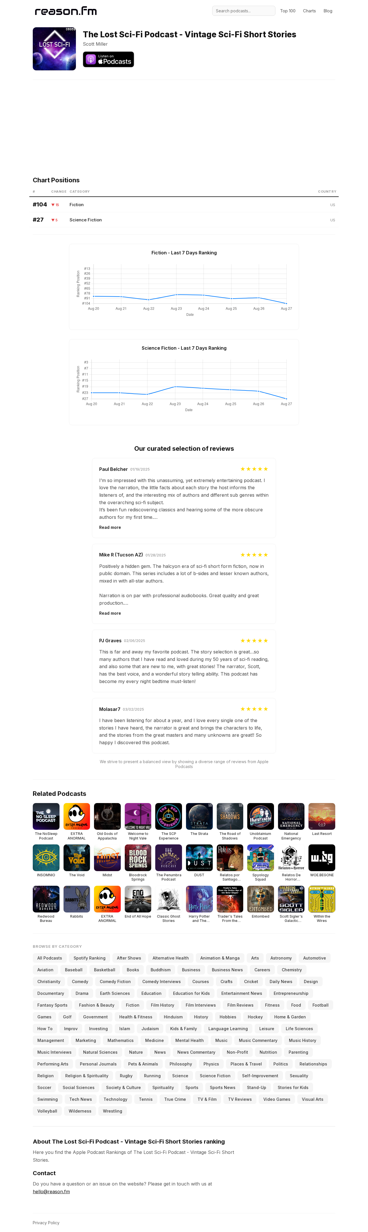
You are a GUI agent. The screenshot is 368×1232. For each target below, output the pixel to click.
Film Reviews (240, 1005)
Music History (302, 1040)
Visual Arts (312, 1099)
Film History (162, 1005)
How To (45, 1028)
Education (151, 993)
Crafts (227, 981)
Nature (136, 1052)
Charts (309, 10)
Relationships (313, 1063)
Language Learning (228, 1028)
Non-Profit (237, 1052)
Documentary (50, 993)
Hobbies (228, 1016)
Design (311, 981)
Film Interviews (201, 1005)
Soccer (44, 1087)
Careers (262, 969)
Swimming (47, 1099)
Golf (67, 1016)
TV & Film (207, 1099)
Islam (124, 1028)
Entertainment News (241, 993)
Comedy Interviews (161, 981)
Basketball (104, 969)
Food (296, 1005)
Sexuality (299, 1075)
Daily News (281, 981)
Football (321, 1005)
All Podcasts (49, 958)
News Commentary (196, 1052)
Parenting (298, 1052)
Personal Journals (98, 1063)
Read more (110, 527)
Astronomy (281, 958)
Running (152, 1075)
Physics (211, 1063)
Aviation (45, 969)
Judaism (150, 1028)
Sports (191, 1087)
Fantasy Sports (52, 1005)
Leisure (266, 1028)
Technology (115, 1099)
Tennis (146, 1099)
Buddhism (160, 969)
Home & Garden (290, 1016)
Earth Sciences (115, 993)
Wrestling (112, 1111)
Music (221, 1040)
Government (95, 1016)
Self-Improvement (260, 1075)
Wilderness (80, 1111)
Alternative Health (171, 958)
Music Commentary (258, 1040)
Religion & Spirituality (86, 1075)
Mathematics (121, 1040)
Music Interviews (54, 1052)
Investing (98, 1028)
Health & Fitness (135, 1016)
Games (44, 1016)
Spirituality (163, 1087)
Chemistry (292, 969)
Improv (71, 1028)
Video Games (276, 1099)
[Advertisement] (184, 120)
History (201, 1016)
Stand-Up (256, 1087)
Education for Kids (191, 993)
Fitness (272, 1005)
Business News (227, 969)
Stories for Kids (293, 1087)
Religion (45, 1075)
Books (133, 969)
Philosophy (181, 1063)
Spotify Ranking (90, 958)
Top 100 (288, 10)
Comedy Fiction (115, 981)
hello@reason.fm (51, 1191)
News (160, 1052)
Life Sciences (299, 1028)
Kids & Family (183, 1028)
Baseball (74, 969)
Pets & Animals (143, 1063)
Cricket (251, 981)
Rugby (126, 1075)
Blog (327, 10)
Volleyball (47, 1111)
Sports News (222, 1087)
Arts (255, 958)
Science (180, 1075)
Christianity (48, 981)
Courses (200, 981)
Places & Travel (246, 1063)
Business (191, 969)
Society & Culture (123, 1087)
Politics (280, 1063)
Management (50, 1040)
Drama (82, 993)
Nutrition (268, 1052)
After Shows (129, 958)
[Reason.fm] (66, 11)
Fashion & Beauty (96, 1005)
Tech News (80, 1099)
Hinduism (173, 1016)
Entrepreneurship (291, 993)
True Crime (175, 1099)
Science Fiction (86, 220)
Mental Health (189, 1040)
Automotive (314, 958)
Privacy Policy (46, 1222)
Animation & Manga (220, 958)
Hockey (255, 1016)
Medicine (154, 1040)
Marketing (86, 1040)
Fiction (77, 204)
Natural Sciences (100, 1052)
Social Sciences (79, 1087)
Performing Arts (52, 1063)
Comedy (80, 981)
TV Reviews (240, 1099)
